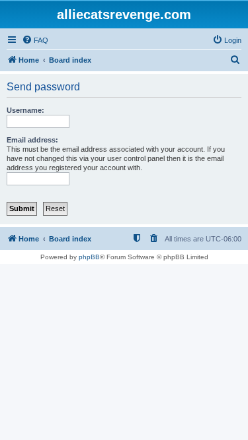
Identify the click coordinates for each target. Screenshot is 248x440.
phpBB (89, 257)
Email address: (32, 140)
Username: (25, 110)
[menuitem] (35, 40)
